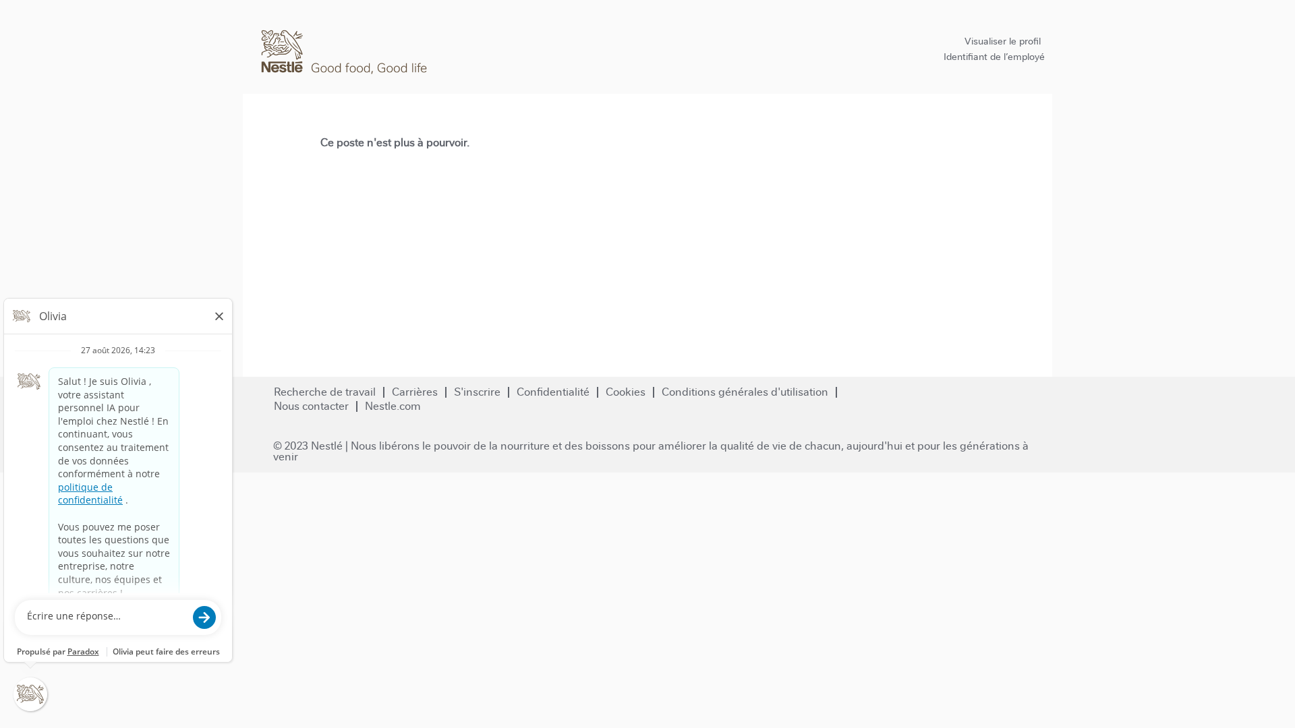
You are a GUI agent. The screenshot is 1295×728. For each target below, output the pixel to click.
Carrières (415, 392)
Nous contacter (311, 406)
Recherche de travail (325, 392)
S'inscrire (477, 392)
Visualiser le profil (1003, 41)
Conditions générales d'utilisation (745, 392)
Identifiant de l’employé (994, 57)
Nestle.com (393, 406)
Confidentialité (553, 392)
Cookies (625, 392)
